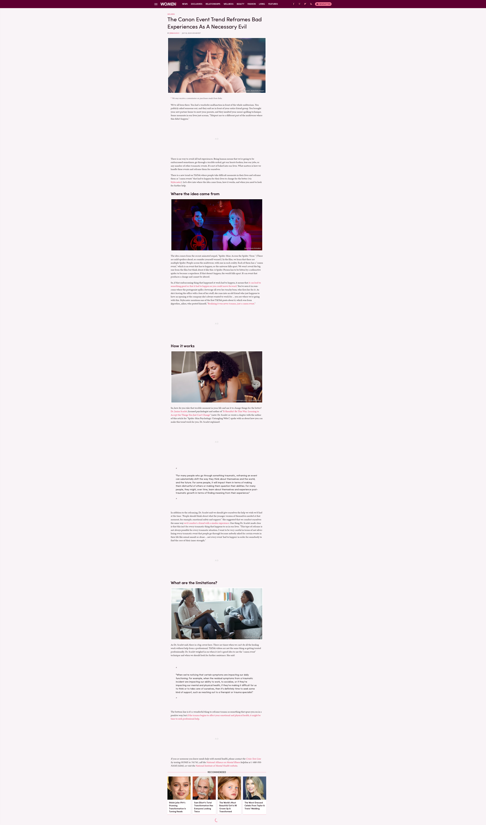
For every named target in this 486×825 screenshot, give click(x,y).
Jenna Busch (174, 33)
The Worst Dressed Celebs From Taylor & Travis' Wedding (255, 805)
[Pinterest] (299, 4)
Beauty (240, 4)
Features (273, 4)
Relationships (213, 4)
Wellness (229, 4)
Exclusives (196, 4)
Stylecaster (176, 182)
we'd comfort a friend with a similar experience (206, 523)
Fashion (252, 4)
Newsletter (324, 4)
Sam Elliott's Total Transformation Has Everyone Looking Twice (203, 807)
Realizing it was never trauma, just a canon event (231, 303)
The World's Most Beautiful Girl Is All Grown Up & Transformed (228, 807)
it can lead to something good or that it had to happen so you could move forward (216, 284)
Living (262, 4)
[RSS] (311, 4)
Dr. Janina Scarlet (179, 411)
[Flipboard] (305, 4)
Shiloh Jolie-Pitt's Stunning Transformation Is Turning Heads (177, 807)
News (185, 4)
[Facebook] (294, 4)
